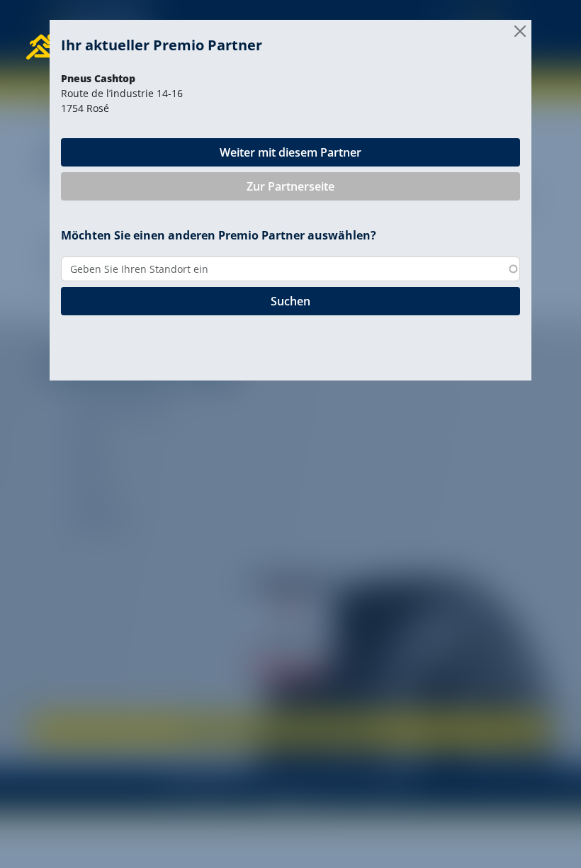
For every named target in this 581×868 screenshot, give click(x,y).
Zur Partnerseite (290, 186)
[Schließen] (520, 31)
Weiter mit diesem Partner (290, 152)
